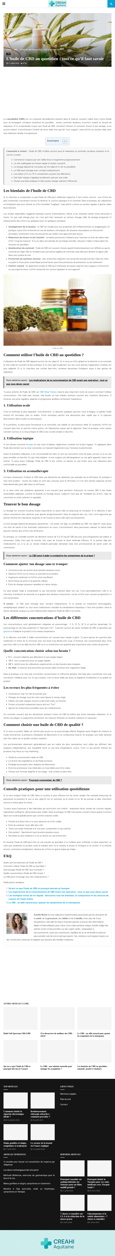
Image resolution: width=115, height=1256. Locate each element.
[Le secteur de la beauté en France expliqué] (43, 1132)
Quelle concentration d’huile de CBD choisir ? (24, 873)
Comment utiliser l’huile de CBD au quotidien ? (25, 866)
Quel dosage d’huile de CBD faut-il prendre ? (24, 870)
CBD (8, 54)
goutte (7, 631)
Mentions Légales (68, 1094)
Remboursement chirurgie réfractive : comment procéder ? (40, 1114)
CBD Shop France (48, 392)
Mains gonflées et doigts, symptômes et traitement (27, 1183)
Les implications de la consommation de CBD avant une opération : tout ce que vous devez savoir (58, 892)
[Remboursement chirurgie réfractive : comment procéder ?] (43, 1101)
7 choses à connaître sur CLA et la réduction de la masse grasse (72, 1216)
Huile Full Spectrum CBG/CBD (17, 1033)
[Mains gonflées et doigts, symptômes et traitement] (16, 1132)
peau (31, 444)
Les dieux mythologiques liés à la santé (21, 1170)
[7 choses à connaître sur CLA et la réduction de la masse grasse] (72, 1203)
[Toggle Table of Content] (63, 141)
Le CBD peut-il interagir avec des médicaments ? (26, 877)
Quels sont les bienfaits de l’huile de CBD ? (23, 862)
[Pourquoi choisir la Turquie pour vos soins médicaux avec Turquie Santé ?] (99, 1168)
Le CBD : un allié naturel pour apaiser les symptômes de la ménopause (44, 902)
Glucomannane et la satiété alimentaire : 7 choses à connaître (97, 1216)
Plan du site (65, 1099)
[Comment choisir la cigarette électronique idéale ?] (16, 1101)
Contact (64, 1104)
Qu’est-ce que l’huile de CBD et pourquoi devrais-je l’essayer (39, 888)
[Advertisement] (57, 95)
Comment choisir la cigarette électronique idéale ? (14, 1114)
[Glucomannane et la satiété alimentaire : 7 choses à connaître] (99, 1203)
